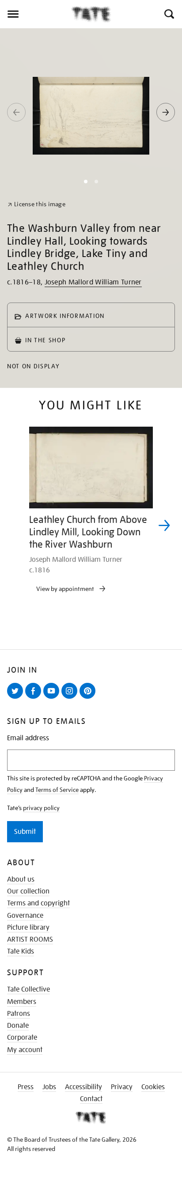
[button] (168, 14)
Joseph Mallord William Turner (93, 282)
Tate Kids (20, 951)
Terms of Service (57, 790)
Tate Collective (28, 989)
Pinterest (89, 698)
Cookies (153, 1087)
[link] (36, 204)
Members (21, 1001)
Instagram (71, 698)
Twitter (17, 698)
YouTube (53, 698)
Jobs (49, 1087)
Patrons (18, 1013)
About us (20, 879)
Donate (18, 1025)
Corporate (22, 1037)
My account (24, 1049)
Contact (91, 1098)
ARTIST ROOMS (30, 939)
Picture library (28, 927)
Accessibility (83, 1087)
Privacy (122, 1087)
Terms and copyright (38, 903)
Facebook (35, 698)
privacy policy (41, 808)
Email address (28, 738)
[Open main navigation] (35, 14)
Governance (25, 915)
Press (26, 1087)
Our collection (28, 891)
